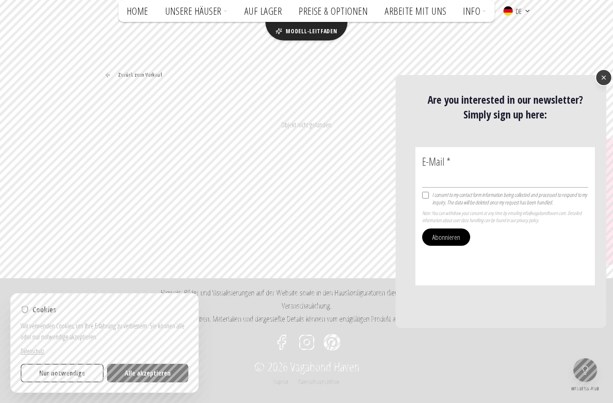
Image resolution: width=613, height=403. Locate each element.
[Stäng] (603, 77)
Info (471, 11)
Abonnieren (446, 237)
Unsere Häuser (193, 11)
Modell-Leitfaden (311, 31)
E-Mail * (436, 161)
